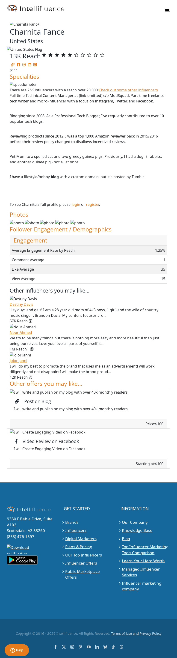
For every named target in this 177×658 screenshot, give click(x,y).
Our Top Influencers (83, 555)
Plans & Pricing (78, 546)
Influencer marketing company (141, 586)
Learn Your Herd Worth (143, 560)
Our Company (135, 522)
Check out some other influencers (128, 90)
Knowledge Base (137, 530)
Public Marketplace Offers (82, 574)
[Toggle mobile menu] (167, 9)
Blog (126, 538)
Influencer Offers (81, 563)
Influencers (75, 530)
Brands (71, 522)
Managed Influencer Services (141, 572)
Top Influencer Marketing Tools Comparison (145, 549)
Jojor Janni (18, 360)
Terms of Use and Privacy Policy (136, 633)
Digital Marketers (81, 538)
